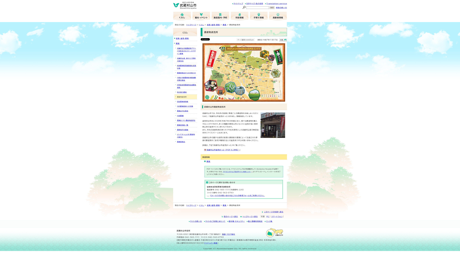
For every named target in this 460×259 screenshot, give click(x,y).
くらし (201, 25)
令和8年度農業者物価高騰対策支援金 (186, 79)
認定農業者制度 (182, 101)
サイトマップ (238, 3)
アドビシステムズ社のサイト (237, 171)
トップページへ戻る (250, 216)
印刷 (281, 40)
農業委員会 (181, 141)
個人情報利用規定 (255, 221)
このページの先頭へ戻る (273, 212)
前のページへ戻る (231, 216)
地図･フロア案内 (228, 234)
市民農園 (180, 115)
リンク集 (269, 221)
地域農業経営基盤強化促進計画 (186, 67)
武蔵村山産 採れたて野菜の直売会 (186, 60)
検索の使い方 (281, 8)
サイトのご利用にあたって (215, 221)
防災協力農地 (182, 92)
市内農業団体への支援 (185, 106)
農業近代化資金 (182, 111)
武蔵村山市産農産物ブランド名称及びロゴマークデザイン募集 (186, 51)
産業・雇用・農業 (213, 25)
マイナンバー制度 (211, 243)
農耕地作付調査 (182, 129)
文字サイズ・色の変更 (254, 3)
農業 (224, 25)
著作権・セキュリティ (237, 221)
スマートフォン (276, 216)
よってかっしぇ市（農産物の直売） (186, 136)
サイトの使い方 (196, 221)
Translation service (276, 3)
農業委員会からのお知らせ (186, 73)
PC (267, 216)
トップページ (191, 25)
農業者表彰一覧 (182, 125)
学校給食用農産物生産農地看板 (186, 86)
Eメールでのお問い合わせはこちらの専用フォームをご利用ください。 (237, 195)
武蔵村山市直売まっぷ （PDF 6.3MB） (223, 150)
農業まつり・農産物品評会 (186, 120)
